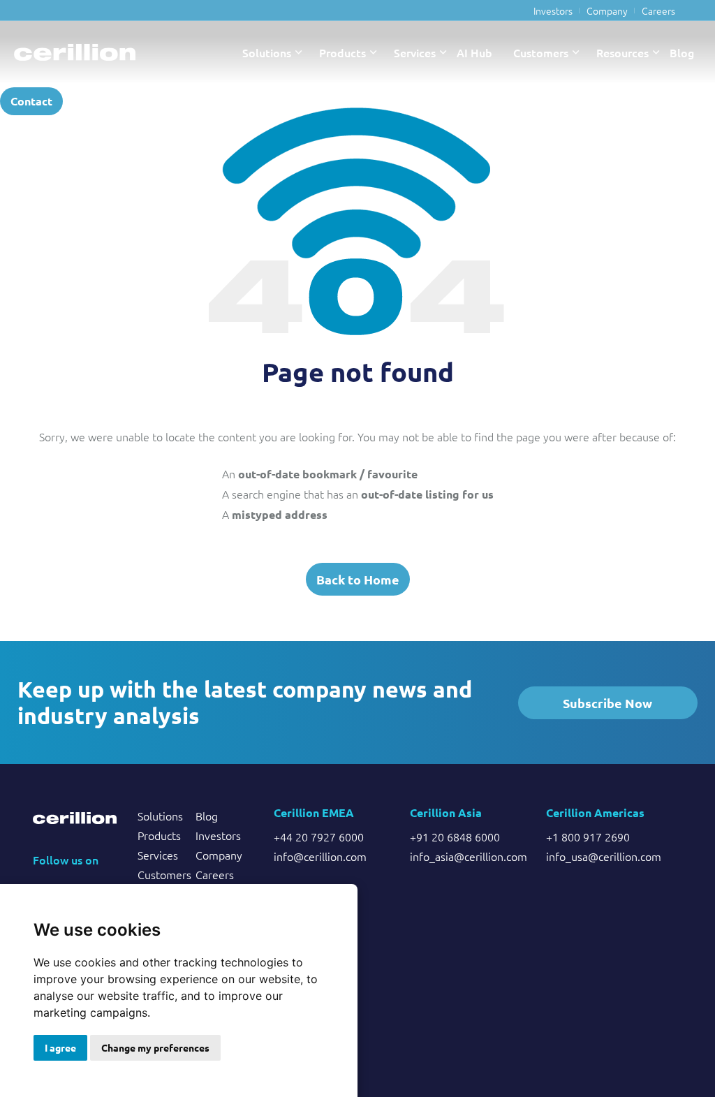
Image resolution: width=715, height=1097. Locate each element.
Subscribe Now (607, 703)
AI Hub (474, 52)
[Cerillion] (74, 52)
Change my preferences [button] (155, 1047)
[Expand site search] (88, 101)
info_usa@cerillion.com (603, 856)
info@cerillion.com (320, 856)
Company (607, 10)
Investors (553, 10)
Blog (682, 52)
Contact (31, 101)
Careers (658, 10)
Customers (540, 52)
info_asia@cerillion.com (467, 856)
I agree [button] (60, 1047)
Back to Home (357, 579)
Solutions (266, 52)
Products (342, 52)
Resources (622, 52)
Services (415, 52)
